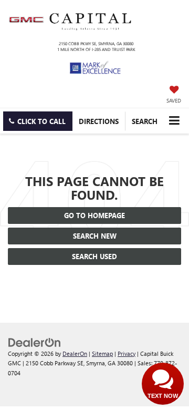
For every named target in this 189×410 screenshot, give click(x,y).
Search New (95, 235)
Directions (99, 121)
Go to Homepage (94, 215)
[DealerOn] (34, 341)
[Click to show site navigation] (174, 120)
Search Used (94, 256)
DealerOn (74, 353)
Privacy (126, 353)
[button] (37, 121)
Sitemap (102, 353)
